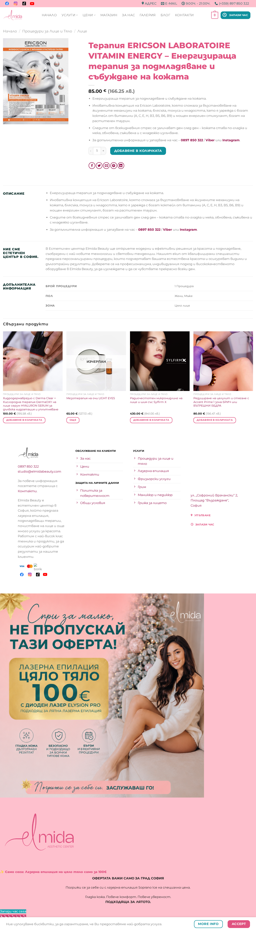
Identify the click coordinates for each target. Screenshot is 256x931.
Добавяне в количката (138, 151)
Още (73, 420)
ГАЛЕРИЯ (148, 15)
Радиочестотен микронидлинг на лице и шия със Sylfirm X (156, 400)
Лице (82, 31)
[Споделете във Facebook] (92, 165)
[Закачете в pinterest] (113, 165)
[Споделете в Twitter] (99, 165)
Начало (10, 31)
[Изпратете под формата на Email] (106, 165)
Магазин (108, 15)
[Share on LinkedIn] (121, 165)
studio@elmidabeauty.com (39, 471)
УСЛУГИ (68, 15)
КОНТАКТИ (184, 15)
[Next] (253, 381)
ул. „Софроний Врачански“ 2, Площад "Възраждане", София (214, 500)
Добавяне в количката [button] (24, 420)
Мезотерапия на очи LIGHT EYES (90, 398)
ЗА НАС (128, 15)
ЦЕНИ (88, 15)
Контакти (27, 491)
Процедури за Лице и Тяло (47, 31)
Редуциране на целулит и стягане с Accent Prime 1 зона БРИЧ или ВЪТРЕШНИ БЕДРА (221, 401)
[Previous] (3, 381)
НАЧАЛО (49, 15)
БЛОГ (165, 15)
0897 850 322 (28, 466)
